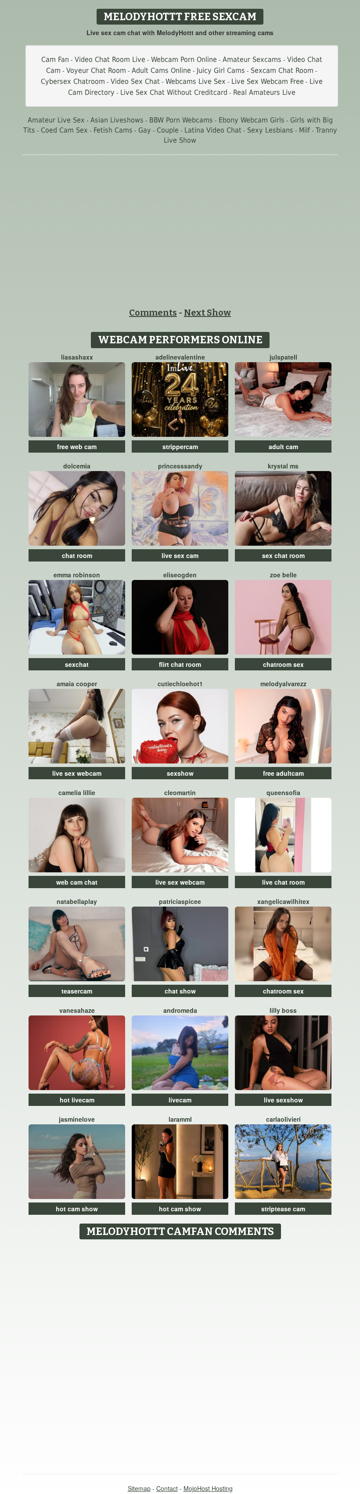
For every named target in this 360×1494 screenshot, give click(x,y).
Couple (168, 130)
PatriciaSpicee (180, 901)
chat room (77, 555)
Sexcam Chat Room (282, 70)
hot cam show (77, 1208)
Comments (153, 312)
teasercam (76, 990)
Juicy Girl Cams (221, 70)
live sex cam (180, 555)
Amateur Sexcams (252, 59)
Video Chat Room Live (110, 59)
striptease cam (283, 1208)
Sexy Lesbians (270, 130)
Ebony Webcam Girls (251, 120)
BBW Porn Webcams (181, 120)
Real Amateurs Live (264, 92)
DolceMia (76, 465)
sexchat (77, 664)
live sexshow (283, 1099)
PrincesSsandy (180, 465)
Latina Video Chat (212, 130)
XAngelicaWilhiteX (283, 901)
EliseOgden (180, 574)
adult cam (283, 446)
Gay (144, 130)
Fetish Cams (113, 130)
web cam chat (76, 882)
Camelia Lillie (76, 792)
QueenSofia (283, 792)
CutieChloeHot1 (180, 683)
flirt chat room (180, 664)
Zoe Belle (283, 574)
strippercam (180, 446)
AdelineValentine (180, 357)
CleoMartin (180, 792)
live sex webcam (76, 773)
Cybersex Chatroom (73, 81)
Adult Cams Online (161, 70)
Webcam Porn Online (184, 59)
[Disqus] (180, 1353)
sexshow (180, 773)
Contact (167, 1488)
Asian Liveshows (117, 120)
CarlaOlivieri (283, 1119)
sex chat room (283, 555)
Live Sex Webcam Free (267, 81)
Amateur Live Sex (56, 120)
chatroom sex (283, 664)
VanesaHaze (77, 1010)
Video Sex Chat (135, 81)
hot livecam (77, 1099)
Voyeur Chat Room (96, 70)
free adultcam (283, 773)
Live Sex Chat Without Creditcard (173, 92)
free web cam (77, 446)
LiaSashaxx (77, 357)
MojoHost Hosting (208, 1488)
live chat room (283, 882)
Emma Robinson (77, 574)
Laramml (180, 1119)
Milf (304, 130)
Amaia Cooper (77, 683)
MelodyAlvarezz (283, 683)
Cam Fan (55, 59)
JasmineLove (77, 1119)
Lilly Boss (283, 1010)
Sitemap (139, 1488)
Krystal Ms (283, 465)
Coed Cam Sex (64, 130)
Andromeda (180, 1010)
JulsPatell (283, 357)
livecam (180, 1099)
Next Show (207, 312)
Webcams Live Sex (196, 81)
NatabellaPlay (77, 901)
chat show (180, 990)
